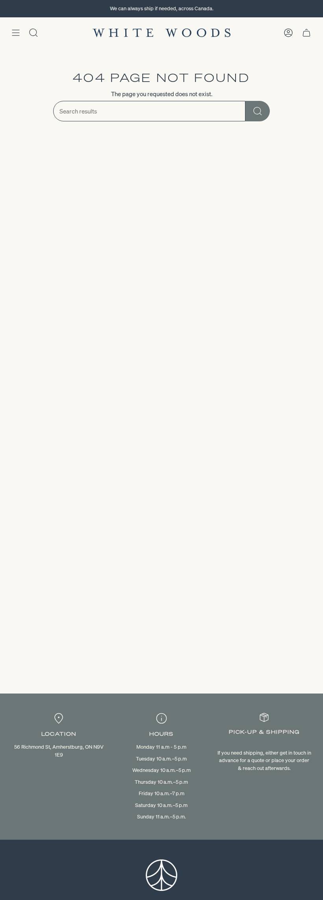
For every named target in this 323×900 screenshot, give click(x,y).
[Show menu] (16, 33)
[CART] (306, 33)
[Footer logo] (161, 875)
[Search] (257, 111)
